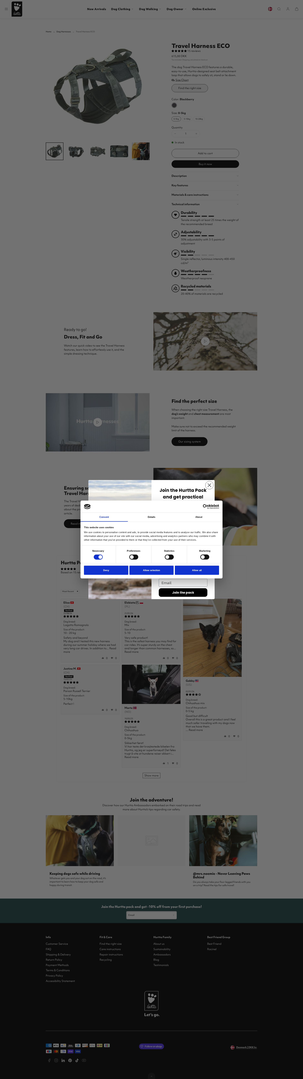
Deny (106, 570)
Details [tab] (151, 517)
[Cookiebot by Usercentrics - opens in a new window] (205, 506)
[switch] (133, 557)
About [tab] (198, 517)
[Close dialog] (209, 485)
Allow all (197, 570)
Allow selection (151, 570)
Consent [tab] (104, 517)
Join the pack (183, 592)
